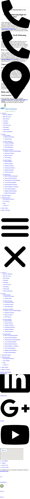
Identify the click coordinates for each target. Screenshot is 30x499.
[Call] (0, 474)
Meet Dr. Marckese (7, 114)
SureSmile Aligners (6, 195)
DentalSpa (5, 123)
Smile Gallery (5, 208)
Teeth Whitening (9, 147)
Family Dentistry (9, 163)
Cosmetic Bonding (9, 143)
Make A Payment (6, 210)
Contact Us (6, 205)
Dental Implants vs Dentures (11, 186)
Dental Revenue (4, 471)
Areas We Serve (7, 125)
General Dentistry (7, 160)
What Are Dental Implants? (11, 176)
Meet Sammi (6, 118)
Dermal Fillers (8, 139)
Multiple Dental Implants (11, 191)
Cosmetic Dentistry (7, 141)
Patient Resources (6, 197)
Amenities (5, 121)
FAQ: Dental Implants (10, 188)
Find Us (2, 497)
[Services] (0, 488)
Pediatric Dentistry (9, 165)
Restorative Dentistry (8, 149)
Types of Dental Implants (11, 178)
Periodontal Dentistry (10, 167)
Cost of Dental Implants (10, 182)
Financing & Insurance (8, 199)
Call (1, 476)
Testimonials (6, 129)
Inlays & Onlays (9, 155)
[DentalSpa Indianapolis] (8, 111)
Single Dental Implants (10, 193)
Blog (4, 203)
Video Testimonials (7, 131)
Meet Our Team (7, 116)
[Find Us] (0, 494)
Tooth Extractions (9, 172)
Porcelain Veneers (9, 145)
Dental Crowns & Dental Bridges (13, 151)
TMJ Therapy (8, 157)
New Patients (6, 201)
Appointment (3, 482)
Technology (6, 127)
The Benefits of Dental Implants (12, 180)
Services (4, 134)
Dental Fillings (8, 161)
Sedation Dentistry (9, 170)
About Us (4, 113)
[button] (15, 242)
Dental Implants (7, 174)
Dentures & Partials (9, 153)
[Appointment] (0, 479)
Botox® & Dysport (9, 137)
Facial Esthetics (7, 135)
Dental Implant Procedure (11, 184)
